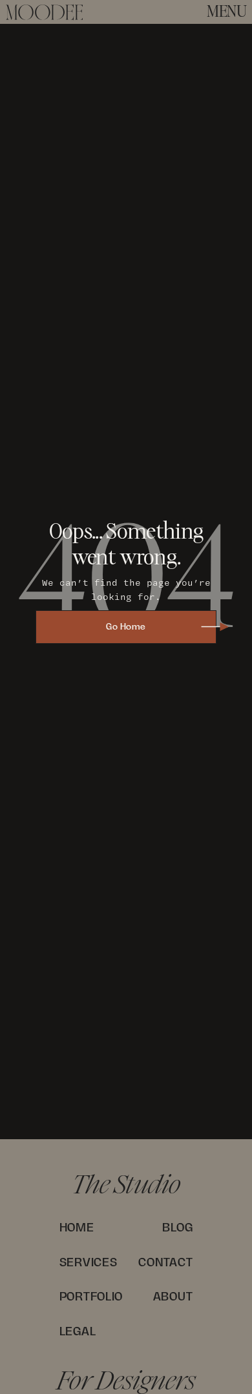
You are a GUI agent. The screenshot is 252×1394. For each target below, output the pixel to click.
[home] (44, 12)
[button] (226, 12)
